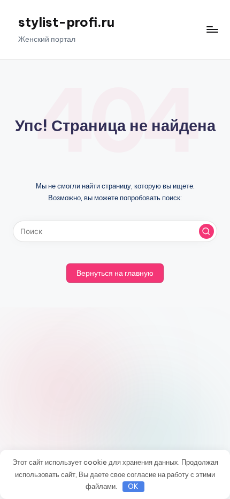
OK (133, 486)
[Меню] (211, 30)
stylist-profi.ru (66, 22)
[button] (206, 231)
